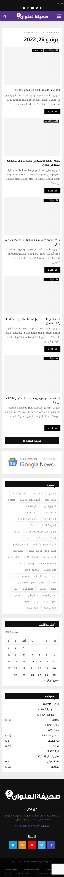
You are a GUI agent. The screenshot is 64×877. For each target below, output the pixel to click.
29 (23, 675)
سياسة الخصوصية (31, 869)
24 (8, 668)
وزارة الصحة (32, 608)
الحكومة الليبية (49, 525)
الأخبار (55, 50)
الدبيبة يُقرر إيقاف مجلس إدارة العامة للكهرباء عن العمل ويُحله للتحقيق (32, 321)
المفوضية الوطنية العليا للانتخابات (40, 557)
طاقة (53, 589)
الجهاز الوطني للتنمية (27, 519)
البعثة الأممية (49, 519)
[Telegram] (13, 845)
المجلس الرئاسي (20, 544)
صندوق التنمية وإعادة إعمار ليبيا (31, 582)
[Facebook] (51, 845)
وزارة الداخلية (50, 608)
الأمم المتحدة (49, 512)
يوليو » (47, 680)
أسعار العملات (19, 493)
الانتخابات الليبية (30, 512)
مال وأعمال (37, 50)
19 (46, 668)
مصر (17, 595)
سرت (54, 582)
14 (32, 661)
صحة (56, 730)
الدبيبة (34, 525)
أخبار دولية (50, 709)
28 (32, 675)
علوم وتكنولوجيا (50, 735)
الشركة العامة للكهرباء (45, 538)
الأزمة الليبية (31, 506)
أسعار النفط (50, 500)
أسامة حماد (37, 493)
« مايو (55, 680)
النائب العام (13, 557)
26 (46, 675)
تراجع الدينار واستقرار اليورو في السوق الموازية (37, 90)
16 (15, 661)
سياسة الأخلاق (11, 869)
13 (39, 661)
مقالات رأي (53, 761)
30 (15, 675)
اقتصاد (11, 500)
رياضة (56, 725)
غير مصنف (53, 740)
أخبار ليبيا (47, 50)
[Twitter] (42, 845)
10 (8, 654)
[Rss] (22, 845)
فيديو (56, 746)
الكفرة (26, 538)
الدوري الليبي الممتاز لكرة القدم (41, 531)
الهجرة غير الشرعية (47, 563)
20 (39, 668)
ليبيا (15, 589)
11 (54, 661)
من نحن (49, 869)
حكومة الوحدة (31, 570)
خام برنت (25, 576)
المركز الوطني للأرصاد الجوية (42, 551)
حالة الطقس (50, 570)
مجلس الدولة (49, 595)
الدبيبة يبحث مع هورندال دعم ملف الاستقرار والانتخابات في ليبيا (33, 400)
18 (54, 668)
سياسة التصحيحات (45, 873)
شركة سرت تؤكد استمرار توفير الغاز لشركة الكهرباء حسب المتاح (32, 242)
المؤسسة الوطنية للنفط (44, 544)
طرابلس (42, 589)
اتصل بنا (61, 3)
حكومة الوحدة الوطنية (45, 576)
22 (23, 668)
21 (32, 668)
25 (54, 675)
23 (15, 668)
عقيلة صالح (27, 589)
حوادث (55, 719)
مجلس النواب (31, 595)
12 (46, 661)
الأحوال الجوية (49, 506)
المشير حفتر (17, 551)
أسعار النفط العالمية (30, 500)
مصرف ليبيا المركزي (46, 601)
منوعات (55, 766)
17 (8, 661)
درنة (13, 576)
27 (39, 675)
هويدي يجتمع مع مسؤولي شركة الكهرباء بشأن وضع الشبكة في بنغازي (33, 162)
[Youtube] (32, 845)
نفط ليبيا (28, 601)
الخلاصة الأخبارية (24, 873)
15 (23, 661)
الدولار (17, 531)
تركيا (20, 563)
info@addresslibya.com (27, 825)
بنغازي (31, 563)
